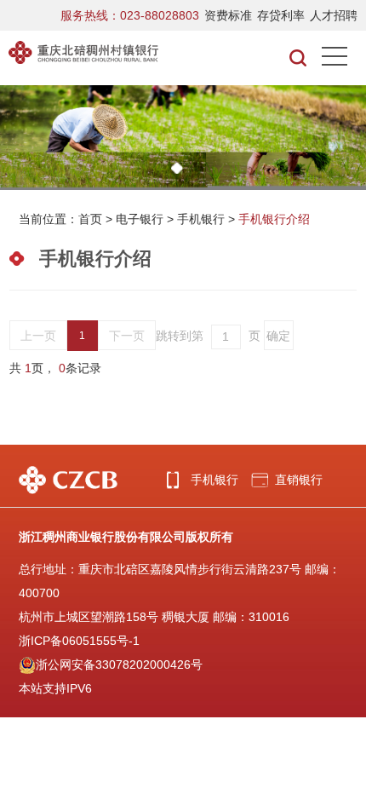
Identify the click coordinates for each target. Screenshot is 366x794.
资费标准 (228, 15)
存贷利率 (281, 15)
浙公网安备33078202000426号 (119, 664)
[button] (177, 168)
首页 (90, 219)
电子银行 (139, 219)
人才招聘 (333, 15)
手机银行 (201, 219)
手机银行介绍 (274, 219)
